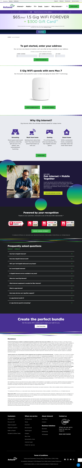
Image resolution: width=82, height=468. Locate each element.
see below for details (47, 27)
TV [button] (35, 6)
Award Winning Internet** (41, 231)
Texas (26, 422)
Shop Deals (41, 31)
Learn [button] (46, 6)
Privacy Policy (40, 458)
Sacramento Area (30, 439)
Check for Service (41, 59)
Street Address (21, 53)
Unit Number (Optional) (45, 53)
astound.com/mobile (14, 371)
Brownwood (28, 427)
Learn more (41, 155)
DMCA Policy (48, 458)
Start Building (41, 326)
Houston (27, 424)
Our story (44, 419)
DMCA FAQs (55, 458)
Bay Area (27, 436)
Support (56, 1)
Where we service (31, 416)
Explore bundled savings (53, 193)
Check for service (30, 445)
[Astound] (9, 6)
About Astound (47, 416)
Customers (11, 416)
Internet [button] (20, 6)
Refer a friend (11, 430)
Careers (44, 422)
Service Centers (75, 1)
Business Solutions (48, 425)
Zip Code (58, 53)
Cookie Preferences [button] (56, 461)
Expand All (10, 248)
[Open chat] (78, 465)
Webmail (61, 1)
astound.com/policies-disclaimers (34, 357)
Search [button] (67, 6)
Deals (40, 6)
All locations (28, 419)
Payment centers (12, 427)
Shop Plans (74, 6)
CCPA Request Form (39, 461)
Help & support (12, 424)
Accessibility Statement (27, 461)
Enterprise (45, 431)
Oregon (27, 433)
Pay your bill (11, 422)
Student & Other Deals (14, 433)
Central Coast (29, 442)
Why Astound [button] (56, 6)
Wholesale (45, 434)
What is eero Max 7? (32, 107)
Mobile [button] (28, 6)
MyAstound (67, 1)
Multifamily (16, 1)
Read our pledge (65, 434)
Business (11, 1)
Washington (28, 430)
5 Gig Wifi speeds (49, 107)
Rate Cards (48, 461)
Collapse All (17, 248)
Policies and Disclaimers (30, 458)
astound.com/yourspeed (47, 355)
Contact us (63, 416)
